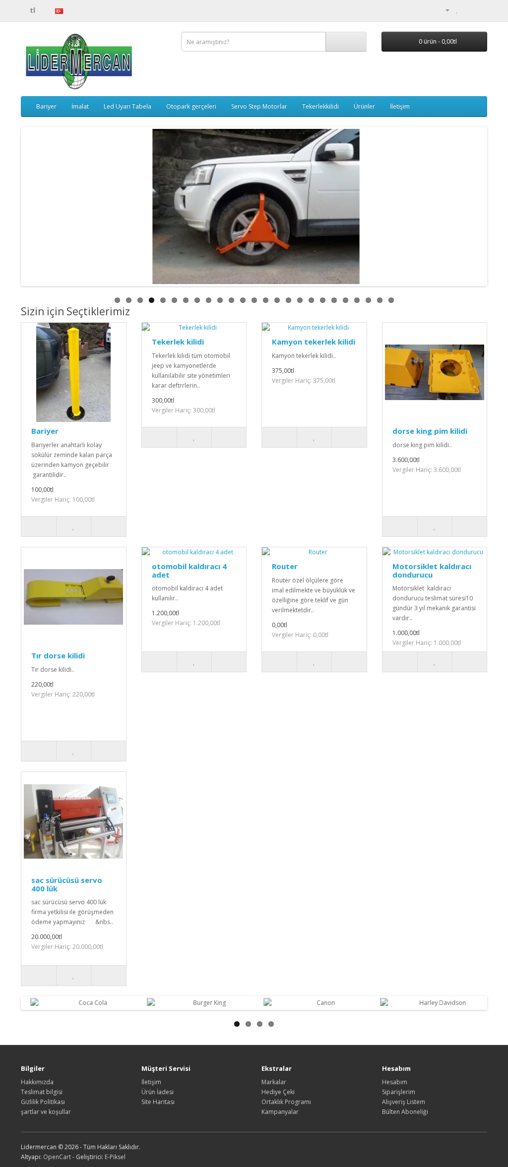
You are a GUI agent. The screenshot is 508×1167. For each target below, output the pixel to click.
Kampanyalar (280, 1112)
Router (285, 566)
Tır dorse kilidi (58, 655)
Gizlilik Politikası (43, 1102)
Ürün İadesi (157, 1092)
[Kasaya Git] (479, 9)
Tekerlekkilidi (320, 106)
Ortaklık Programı (286, 1102)
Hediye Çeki (278, 1092)
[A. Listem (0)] (457, 9)
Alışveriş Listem (403, 1102)
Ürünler (364, 106)
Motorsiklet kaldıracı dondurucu (431, 570)
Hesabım (394, 1082)
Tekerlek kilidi (178, 342)
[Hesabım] (443, 9)
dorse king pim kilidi (429, 431)
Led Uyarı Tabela (127, 106)
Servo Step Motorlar (259, 106)
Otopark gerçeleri (191, 106)
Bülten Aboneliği (405, 1112)
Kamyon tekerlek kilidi (313, 342)
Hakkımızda (37, 1082)
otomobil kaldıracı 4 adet (189, 570)
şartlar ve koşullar (46, 1112)
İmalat (80, 106)
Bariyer (46, 106)
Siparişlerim (398, 1092)
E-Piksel (115, 1157)
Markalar (273, 1082)
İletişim (400, 106)
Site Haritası (158, 1102)
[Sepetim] (467, 9)
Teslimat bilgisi (42, 1092)
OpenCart (57, 1157)
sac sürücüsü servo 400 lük (66, 884)
